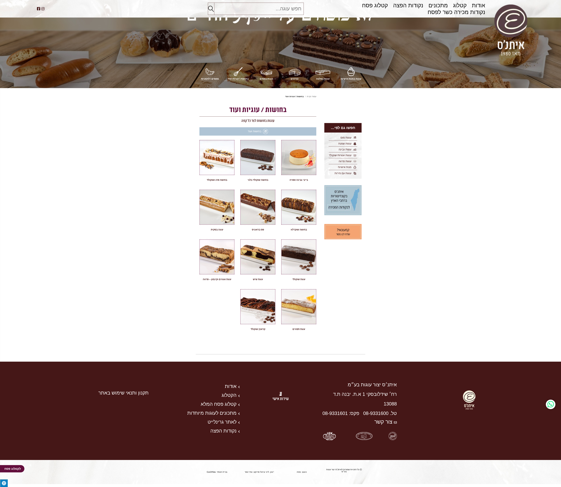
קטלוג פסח (375, 5)
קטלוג (460, 5)
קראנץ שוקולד (258, 329)
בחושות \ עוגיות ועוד (238, 79)
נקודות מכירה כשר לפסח (456, 12)
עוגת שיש (258, 279)
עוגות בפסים (266, 79)
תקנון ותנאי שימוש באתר (123, 393)
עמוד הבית (311, 96)
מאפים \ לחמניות (210, 79)
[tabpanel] (257, 239)
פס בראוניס (258, 229)
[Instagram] (43, 9)
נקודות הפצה (408, 5)
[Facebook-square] (38, 9)
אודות (478, 5)
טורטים (294, 79)
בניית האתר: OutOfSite (217, 472)
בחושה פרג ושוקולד (217, 180)
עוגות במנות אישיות (351, 79)
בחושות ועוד (254, 131)
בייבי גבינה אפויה (299, 180)
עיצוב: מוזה (302, 472)
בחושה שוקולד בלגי (258, 180)
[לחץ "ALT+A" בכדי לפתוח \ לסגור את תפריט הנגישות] (4, 483)
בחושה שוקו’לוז (299, 229)
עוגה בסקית (217, 229)
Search (211, 9)
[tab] (257, 131)
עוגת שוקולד (298, 279)
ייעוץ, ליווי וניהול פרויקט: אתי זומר (259, 472)
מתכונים (438, 5)
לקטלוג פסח (12, 468)
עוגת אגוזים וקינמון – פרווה (217, 279)
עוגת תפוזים (298, 329)
